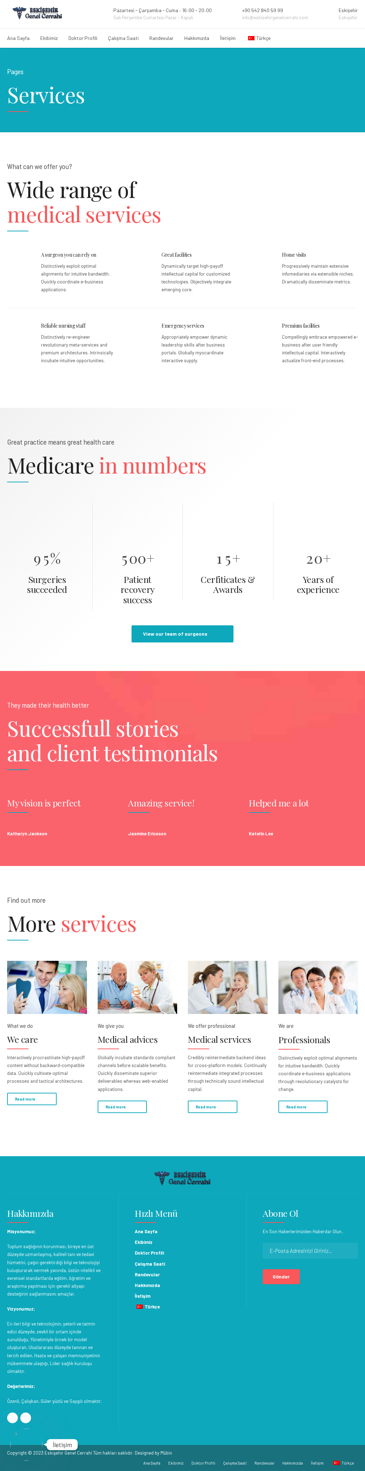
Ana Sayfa (18, 38)
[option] (61, 813)
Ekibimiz (49, 38)
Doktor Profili (82, 38)
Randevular (161, 38)
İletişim (228, 38)
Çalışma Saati (123, 38)
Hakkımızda (196, 38)
